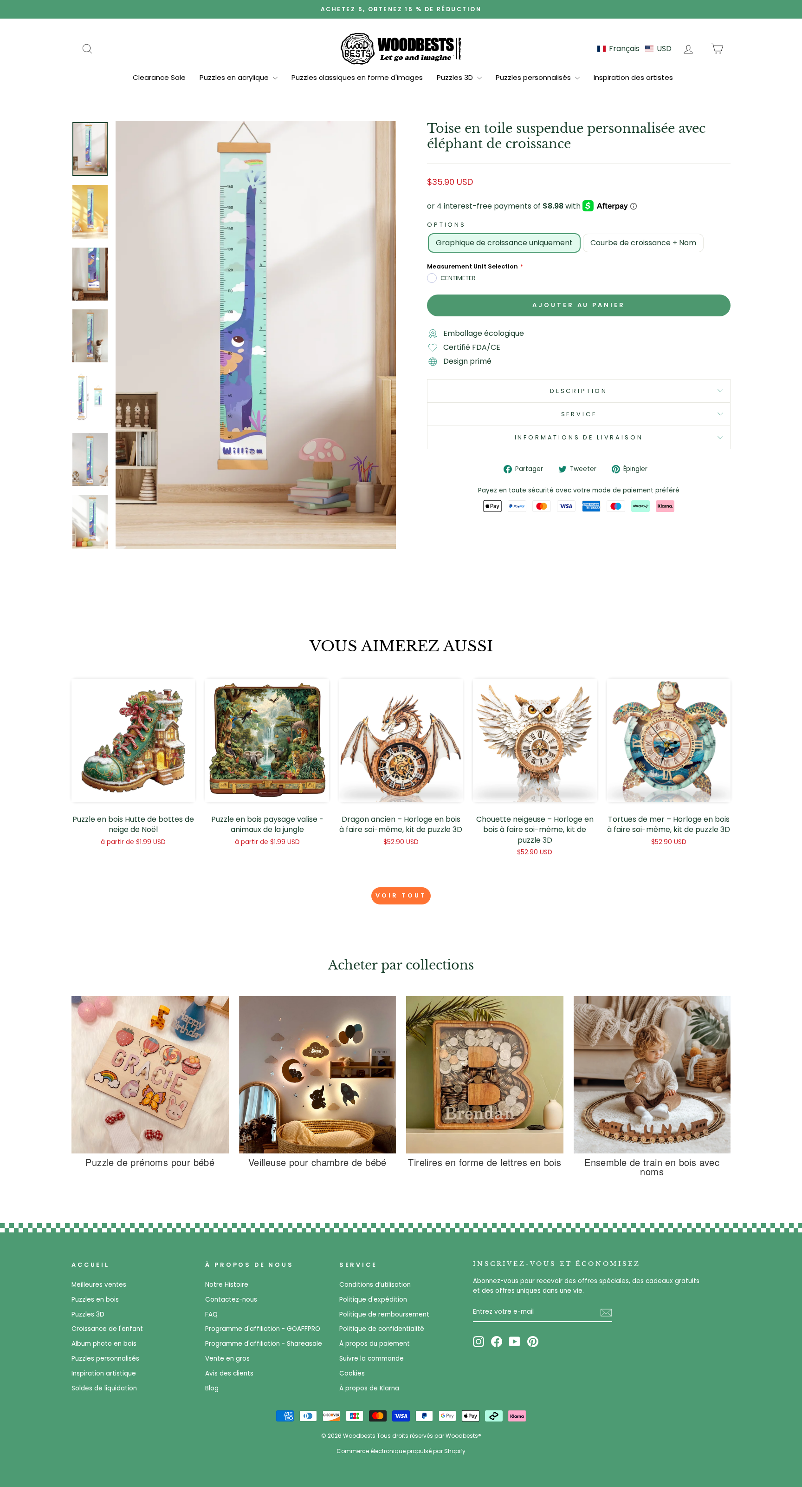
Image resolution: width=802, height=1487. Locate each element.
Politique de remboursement (384, 1314)
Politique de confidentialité (381, 1328)
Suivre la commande (371, 1358)
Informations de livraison (579, 437)
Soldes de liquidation (104, 1388)
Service (579, 414)
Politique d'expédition (373, 1299)
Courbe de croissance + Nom (643, 242)
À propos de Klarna (369, 1388)
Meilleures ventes (98, 1284)
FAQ (211, 1314)
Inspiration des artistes (633, 77)
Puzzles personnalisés (534, 77)
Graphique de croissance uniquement (504, 242)
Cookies (352, 1373)
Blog (212, 1388)
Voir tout (400, 895)
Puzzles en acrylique (235, 77)
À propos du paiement (374, 1343)
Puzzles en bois (95, 1299)
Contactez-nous (231, 1299)
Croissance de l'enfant (107, 1328)
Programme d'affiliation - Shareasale (263, 1343)
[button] (634, 48)
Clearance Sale (159, 77)
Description (579, 391)
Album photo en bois (103, 1343)
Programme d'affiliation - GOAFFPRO (262, 1328)
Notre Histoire (226, 1284)
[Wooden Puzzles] (401, 48)
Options (446, 225)
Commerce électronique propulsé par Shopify (401, 1451)
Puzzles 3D (456, 77)
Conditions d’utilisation (375, 1284)
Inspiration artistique (103, 1373)
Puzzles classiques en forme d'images (357, 77)
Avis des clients (229, 1373)
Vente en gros (227, 1358)
